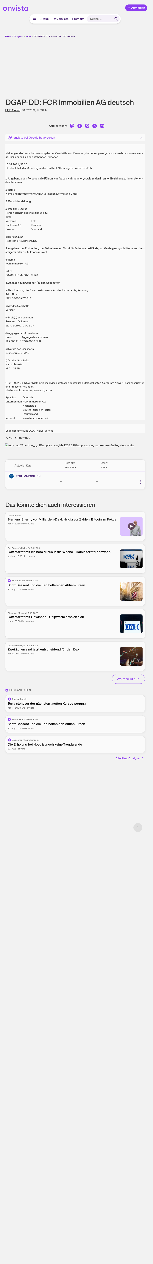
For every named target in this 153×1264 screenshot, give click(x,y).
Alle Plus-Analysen (128, 758)
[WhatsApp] (87, 126)
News (28, 36)
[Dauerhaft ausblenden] (141, 137)
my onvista (61, 19)
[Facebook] (79, 126)
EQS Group (12, 110)
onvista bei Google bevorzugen (34, 138)
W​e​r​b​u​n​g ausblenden (88, 65)
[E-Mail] (102, 126)
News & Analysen (14, 36)
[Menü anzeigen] (34, 19)
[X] (94, 126)
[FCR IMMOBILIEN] (12, 476)
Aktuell (45, 19)
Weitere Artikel (128, 679)
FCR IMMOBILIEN (28, 476)
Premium (78, 19)
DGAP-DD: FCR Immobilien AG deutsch (54, 36)
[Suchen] (116, 19)
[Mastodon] (72, 126)
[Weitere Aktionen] (140, 481)
